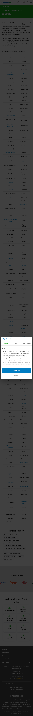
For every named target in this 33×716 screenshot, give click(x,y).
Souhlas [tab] (6, 343)
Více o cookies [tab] (27, 343)
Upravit (16, 375)
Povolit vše (16, 370)
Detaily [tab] (16, 343)
